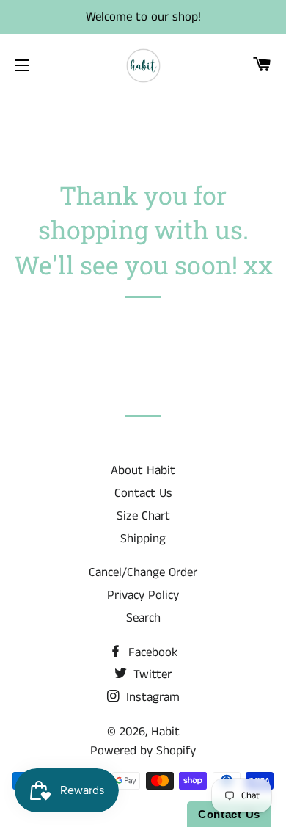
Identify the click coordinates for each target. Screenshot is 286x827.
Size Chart (143, 516)
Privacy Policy (143, 595)
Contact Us (143, 493)
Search (143, 618)
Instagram (151, 697)
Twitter (151, 674)
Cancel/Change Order (143, 572)
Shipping (143, 538)
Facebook (151, 652)
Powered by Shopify (143, 750)
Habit (165, 731)
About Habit (143, 470)
